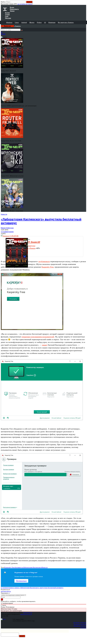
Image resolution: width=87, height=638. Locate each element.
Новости (4, 214)
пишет (44, 345)
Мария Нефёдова (7, 228)
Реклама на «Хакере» (80, 626)
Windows (9, 22)
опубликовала (44, 261)
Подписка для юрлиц (80, 624)
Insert (22, 636)
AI (45, 22)
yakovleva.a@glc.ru (26, 614)
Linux (17, 22)
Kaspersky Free (48, 267)
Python (39, 22)
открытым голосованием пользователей (38, 337)
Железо (31, 22)
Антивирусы (19, 567)
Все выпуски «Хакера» (66, 22)
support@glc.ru (27, 612)
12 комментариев (7, 232)
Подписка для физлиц (79, 622)
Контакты (83, 627)
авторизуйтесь (6, 591)
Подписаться (21, 581)
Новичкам (51, 22)
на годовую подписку (25, 4)
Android (24, 22)
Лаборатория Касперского (32, 567)
